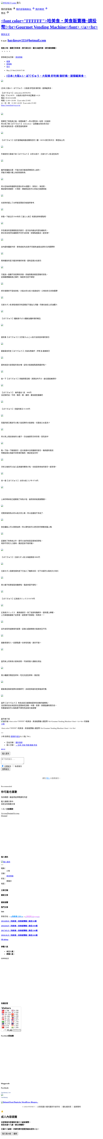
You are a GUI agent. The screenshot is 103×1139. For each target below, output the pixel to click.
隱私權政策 (66, 1107)
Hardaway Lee (6, 1092)
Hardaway (4, 1097)
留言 (18, 736)
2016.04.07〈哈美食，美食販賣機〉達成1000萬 (19, 926)
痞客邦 (13, 736)
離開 (15, 1134)
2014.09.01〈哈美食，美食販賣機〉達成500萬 (19, 921)
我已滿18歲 (6, 1134)
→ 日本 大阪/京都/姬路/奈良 (26, 745)
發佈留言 (5, 769)
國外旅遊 (19, 742)
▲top (3, 749)
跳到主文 (5, 34)
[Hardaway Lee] (2, 1095)
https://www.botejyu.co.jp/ (10, 105)
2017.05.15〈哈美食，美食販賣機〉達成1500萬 (19, 930)
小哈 (3, 724)
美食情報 (18, 57)
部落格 (9, 64)
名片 (8, 67)
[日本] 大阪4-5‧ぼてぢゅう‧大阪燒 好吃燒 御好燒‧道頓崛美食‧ (46, 76)
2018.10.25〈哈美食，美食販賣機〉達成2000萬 (19, 935)
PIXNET (31, 1107)
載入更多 (5, 754)
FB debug (4, 939)
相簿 (8, 61)
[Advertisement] (51, 981)
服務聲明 (77, 1107)
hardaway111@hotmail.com (27, 40)
